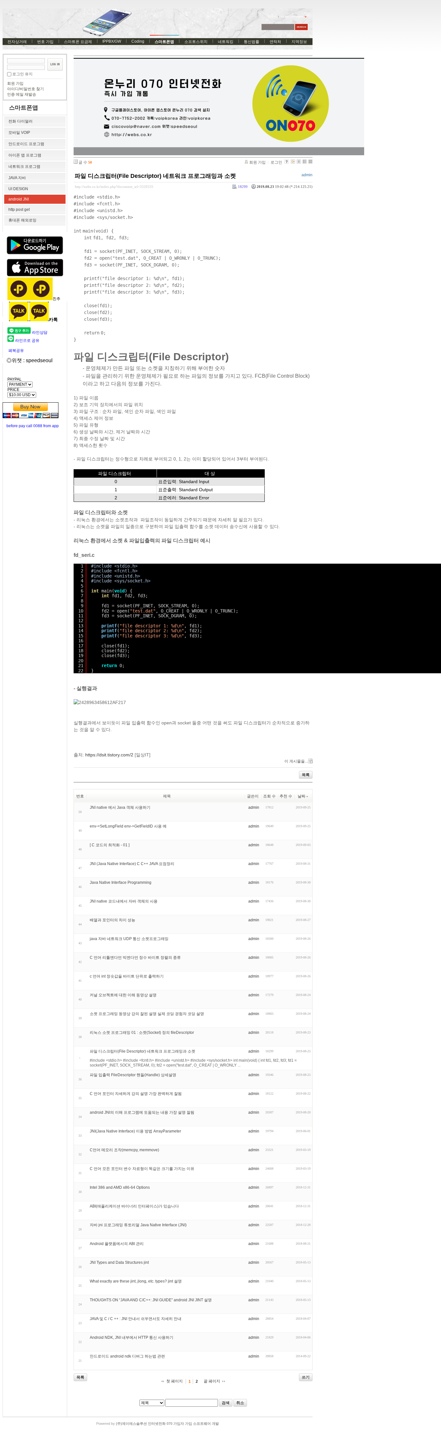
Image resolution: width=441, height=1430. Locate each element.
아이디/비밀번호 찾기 (25, 89)
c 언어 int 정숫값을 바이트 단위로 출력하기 (127, 976)
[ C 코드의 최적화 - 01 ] (109, 845)
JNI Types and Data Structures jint (119, 1262)
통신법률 (251, 41)
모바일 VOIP (19, 132)
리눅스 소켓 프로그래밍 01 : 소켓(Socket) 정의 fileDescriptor (142, 1032)
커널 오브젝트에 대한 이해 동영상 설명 (123, 995)
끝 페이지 (212, 1381)
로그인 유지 (22, 74)
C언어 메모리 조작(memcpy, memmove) (124, 1150)
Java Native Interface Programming (120, 882)
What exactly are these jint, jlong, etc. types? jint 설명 (136, 1281)
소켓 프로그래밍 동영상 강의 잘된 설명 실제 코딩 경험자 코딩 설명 (147, 1014)
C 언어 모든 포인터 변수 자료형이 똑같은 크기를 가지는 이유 (142, 1168)
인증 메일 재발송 (21, 94)
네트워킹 (225, 41)
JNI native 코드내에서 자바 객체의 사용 (124, 901)
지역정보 (299, 41)
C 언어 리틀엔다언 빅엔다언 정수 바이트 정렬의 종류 (135, 957)
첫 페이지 (174, 1381)
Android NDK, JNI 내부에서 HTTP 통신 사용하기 (131, 1337)
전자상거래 (17, 41)
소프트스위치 (196, 41)
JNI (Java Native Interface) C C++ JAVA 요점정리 (132, 863)
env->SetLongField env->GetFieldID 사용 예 (128, 826)
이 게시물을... (296, 761)
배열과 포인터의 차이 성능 (112, 920)
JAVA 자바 (17, 178)
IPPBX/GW (111, 41)
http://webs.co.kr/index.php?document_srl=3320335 (114, 187)
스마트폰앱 (164, 41)
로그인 (276, 162)
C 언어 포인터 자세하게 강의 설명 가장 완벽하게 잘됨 (136, 1093)
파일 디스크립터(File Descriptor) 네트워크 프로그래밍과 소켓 (155, 176)
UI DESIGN (18, 189)
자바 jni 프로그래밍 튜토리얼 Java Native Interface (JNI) (138, 1225)
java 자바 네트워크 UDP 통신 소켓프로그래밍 (129, 939)
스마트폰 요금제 (78, 41)
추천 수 (286, 796)
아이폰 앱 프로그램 (24, 155)
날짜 (301, 796)
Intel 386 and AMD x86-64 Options (120, 1187)
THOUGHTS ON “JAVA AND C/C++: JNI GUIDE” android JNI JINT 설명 (151, 1300)
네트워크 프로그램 (24, 166)
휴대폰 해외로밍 (22, 220)
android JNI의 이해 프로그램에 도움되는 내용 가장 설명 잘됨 (142, 1112)
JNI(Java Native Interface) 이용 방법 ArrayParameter (135, 1131)
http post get (19, 209)
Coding (137, 41)
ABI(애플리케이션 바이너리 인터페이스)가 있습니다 (134, 1206)
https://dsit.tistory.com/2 (109, 754)
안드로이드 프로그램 (26, 144)
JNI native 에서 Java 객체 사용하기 (120, 807)
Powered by (157, 1423)
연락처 (275, 41)
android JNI (18, 199)
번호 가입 (45, 41)
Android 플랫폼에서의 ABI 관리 (117, 1243)
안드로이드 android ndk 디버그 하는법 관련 (127, 1356)
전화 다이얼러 (20, 121)
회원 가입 (15, 83)
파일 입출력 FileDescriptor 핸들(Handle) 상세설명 (133, 1075)
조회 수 (269, 796)
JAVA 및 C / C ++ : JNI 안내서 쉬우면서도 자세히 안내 (135, 1318)
